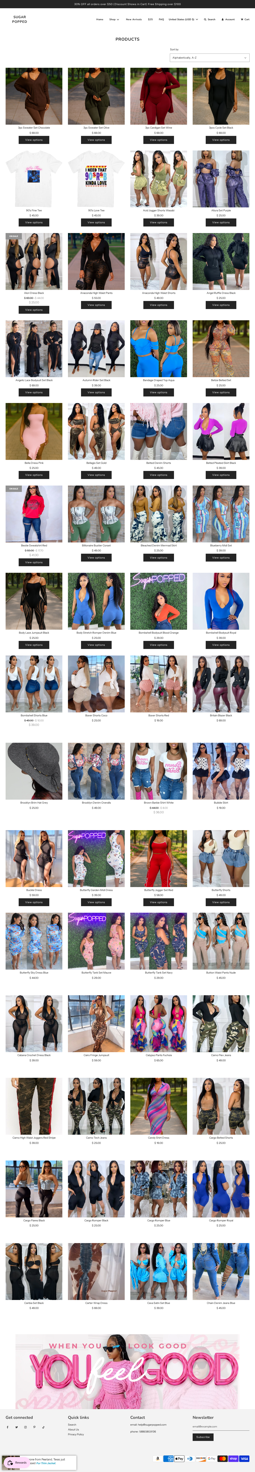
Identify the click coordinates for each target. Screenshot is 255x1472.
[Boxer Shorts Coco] (96, 684)
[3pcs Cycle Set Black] (221, 96)
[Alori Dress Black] (34, 261)
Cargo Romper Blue (158, 1220)
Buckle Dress (34, 890)
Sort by (174, 49)
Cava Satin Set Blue (158, 1303)
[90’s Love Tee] (96, 178)
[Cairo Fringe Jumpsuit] (96, 1023)
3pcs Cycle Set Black (221, 127)
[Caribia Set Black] (34, 1271)
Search (72, 1424)
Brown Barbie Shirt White (159, 802)
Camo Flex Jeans (221, 1055)
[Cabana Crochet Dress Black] (34, 1023)
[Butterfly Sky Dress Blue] (34, 941)
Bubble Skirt (221, 802)
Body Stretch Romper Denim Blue (96, 632)
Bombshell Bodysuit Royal (221, 632)
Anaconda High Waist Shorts (158, 293)
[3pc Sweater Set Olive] (96, 96)
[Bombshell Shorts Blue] (34, 684)
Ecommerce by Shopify (56, 1459)
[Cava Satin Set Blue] (158, 1271)
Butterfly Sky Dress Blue (34, 972)
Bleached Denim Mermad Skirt (159, 545)
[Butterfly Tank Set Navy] (158, 941)
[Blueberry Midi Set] (221, 514)
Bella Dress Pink (34, 463)
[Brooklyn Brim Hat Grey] (34, 771)
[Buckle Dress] (34, 858)
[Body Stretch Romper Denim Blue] (96, 601)
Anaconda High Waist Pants (96, 293)
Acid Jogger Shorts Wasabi (158, 210)
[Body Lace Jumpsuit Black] (34, 601)
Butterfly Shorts (221, 890)
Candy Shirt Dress (158, 1137)
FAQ (161, 19)
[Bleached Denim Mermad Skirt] (158, 514)
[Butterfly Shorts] (221, 858)
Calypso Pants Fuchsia (159, 1055)
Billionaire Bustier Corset (96, 545)
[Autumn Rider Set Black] (96, 348)
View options (34, 140)
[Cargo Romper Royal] (221, 1189)
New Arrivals (134, 19)
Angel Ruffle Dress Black (221, 293)
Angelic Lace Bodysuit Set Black (34, 380)
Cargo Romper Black (96, 1220)
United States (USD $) (182, 19)
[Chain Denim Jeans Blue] (221, 1271)
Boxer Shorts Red (158, 715)
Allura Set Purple (221, 210)
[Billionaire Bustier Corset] (96, 514)
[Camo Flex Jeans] (221, 1023)
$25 (150, 19)
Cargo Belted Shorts (221, 1137)
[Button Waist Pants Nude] (221, 941)
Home (99, 19)
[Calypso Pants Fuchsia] (158, 1023)
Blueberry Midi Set (221, 545)
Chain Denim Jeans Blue (221, 1303)
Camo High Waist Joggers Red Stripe (34, 1137)
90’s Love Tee (96, 210)
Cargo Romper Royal (221, 1220)
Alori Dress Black (34, 293)
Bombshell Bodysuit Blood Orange (159, 632)
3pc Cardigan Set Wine (158, 127)
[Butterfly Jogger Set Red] (158, 858)
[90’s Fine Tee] (34, 178)
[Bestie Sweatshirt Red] (34, 514)
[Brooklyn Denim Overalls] (96, 771)
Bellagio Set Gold (96, 463)
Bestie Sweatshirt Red (34, 545)
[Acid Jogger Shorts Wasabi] (158, 178)
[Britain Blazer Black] (221, 684)
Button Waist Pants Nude (221, 972)
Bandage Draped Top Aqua (158, 380)
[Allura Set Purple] (221, 178)
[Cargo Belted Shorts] (221, 1106)
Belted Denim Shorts (158, 463)
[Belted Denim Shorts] (158, 431)
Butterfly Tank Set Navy (158, 972)
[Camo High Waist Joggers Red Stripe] (34, 1106)
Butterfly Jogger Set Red (158, 890)
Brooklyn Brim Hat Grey (34, 802)
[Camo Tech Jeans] (96, 1106)
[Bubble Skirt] (221, 771)
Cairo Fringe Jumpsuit (96, 1055)
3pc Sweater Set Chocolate (34, 127)
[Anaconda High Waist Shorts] (158, 261)
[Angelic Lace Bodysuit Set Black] (34, 348)
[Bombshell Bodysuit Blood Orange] (158, 601)
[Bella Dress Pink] (34, 431)
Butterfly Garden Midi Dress (96, 890)
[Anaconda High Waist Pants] (96, 261)
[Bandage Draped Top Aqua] (158, 348)
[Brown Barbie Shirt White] (158, 771)
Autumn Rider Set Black (96, 380)
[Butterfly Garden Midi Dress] (96, 858)
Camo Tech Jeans (96, 1137)
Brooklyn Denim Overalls (96, 802)
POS (37, 1459)
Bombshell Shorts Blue (34, 715)
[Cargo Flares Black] (34, 1189)
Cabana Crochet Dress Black (34, 1055)
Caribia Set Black (34, 1303)
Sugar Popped (19, 19)
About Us (73, 1429)
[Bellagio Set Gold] (96, 431)
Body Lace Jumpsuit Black (34, 632)
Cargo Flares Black (34, 1220)
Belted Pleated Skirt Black (221, 463)
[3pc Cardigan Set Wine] (158, 96)
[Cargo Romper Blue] (158, 1189)
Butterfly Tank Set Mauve (96, 972)
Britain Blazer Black (221, 715)
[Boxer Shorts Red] (158, 684)
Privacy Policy (76, 1434)
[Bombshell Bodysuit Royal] (221, 601)
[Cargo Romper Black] (96, 1189)
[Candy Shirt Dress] (158, 1106)
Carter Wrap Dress (96, 1303)
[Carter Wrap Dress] (96, 1271)
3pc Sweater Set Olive (96, 127)
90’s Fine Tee (34, 210)
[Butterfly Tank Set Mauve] (96, 941)
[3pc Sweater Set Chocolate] (34, 96)
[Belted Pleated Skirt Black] (221, 431)
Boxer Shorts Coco (96, 715)
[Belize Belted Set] (221, 348)
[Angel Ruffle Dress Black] (221, 261)
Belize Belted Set (221, 380)
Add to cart (34, 814)
